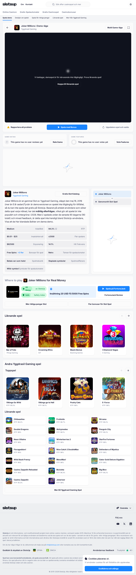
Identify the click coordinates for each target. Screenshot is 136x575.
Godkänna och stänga (108, 568)
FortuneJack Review (114, 295)
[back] (7, 27)
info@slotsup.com (53, 545)
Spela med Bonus (68, 127)
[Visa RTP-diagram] (56, 228)
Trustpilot (124, 550)
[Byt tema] (130, 4)
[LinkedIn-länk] (130, 524)
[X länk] (124, 524)
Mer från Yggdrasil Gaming (76, 18)
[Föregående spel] (122, 315)
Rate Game (58, 142)
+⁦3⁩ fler (21, 252)
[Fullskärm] (128, 27)
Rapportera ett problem (21, 127)
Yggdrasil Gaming (20, 195)
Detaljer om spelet (22, 18)
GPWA (39, 550)
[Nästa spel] (128, 315)
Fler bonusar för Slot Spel (99, 304)
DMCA (53, 550)
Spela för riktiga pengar (41, 18)
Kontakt (29, 4)
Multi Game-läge (115, 27)
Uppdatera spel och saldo (117, 127)
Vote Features (122, 142)
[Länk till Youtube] (118, 524)
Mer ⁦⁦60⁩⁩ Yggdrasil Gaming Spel (68, 490)
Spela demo (7, 18)
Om (22, 4)
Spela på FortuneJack (115, 289)
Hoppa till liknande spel (68, 84)
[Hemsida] (9, 4)
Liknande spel (58, 18)
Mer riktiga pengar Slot (36, 304)
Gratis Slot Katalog (70, 194)
